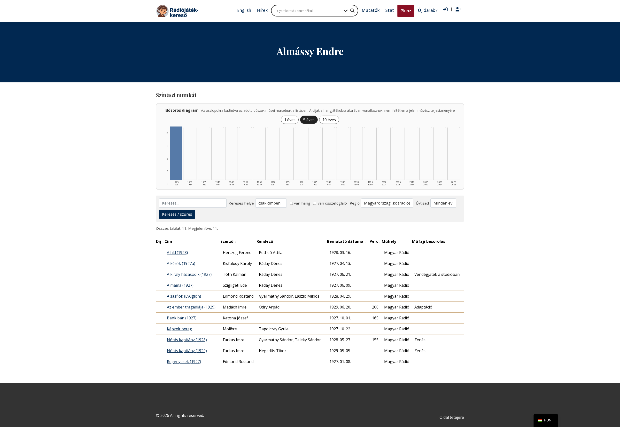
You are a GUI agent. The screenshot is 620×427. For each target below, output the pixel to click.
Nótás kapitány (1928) (187, 339)
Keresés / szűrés (177, 214)
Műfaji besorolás (430, 241)
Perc (375, 241)
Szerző (228, 241)
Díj (160, 241)
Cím (169, 241)
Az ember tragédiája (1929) (191, 307)
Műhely (390, 241)
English (244, 10)
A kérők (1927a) (181, 263)
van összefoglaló (332, 203)
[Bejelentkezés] (445, 9)
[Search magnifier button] (352, 10)
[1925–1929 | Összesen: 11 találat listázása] (176, 153)
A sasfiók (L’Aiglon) (184, 296)
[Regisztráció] (458, 9)
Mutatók (371, 10)
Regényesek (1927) (184, 361)
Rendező (266, 241)
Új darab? (427, 10)
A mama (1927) (180, 285)
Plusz (406, 10)
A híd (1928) (177, 252)
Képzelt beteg (179, 329)
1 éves (289, 119)
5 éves (309, 119)
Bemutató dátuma (346, 241)
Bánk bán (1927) (181, 318)
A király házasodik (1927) (189, 274)
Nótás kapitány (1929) (187, 350)
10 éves (329, 119)
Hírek (262, 10)
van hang (302, 203)
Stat (389, 10)
